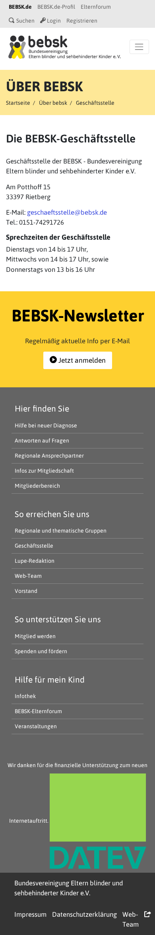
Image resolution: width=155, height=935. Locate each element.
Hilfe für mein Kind (50, 679)
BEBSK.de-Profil (56, 7)
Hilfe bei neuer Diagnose (46, 425)
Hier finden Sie (42, 408)
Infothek (25, 696)
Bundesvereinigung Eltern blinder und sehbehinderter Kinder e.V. (68, 888)
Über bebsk (53, 103)
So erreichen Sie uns (52, 514)
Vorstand (26, 591)
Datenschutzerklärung (84, 914)
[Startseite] (64, 46)
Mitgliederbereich (37, 486)
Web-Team (28, 576)
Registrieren (81, 20)
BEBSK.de (20, 7)
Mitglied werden (35, 636)
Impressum (30, 914)
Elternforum (96, 7)
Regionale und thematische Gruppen (61, 530)
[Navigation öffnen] (139, 47)
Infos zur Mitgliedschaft (44, 471)
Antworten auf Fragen (42, 440)
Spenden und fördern (41, 651)
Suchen (25, 20)
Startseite (18, 103)
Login (53, 20)
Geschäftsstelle (34, 546)
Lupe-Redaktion (34, 561)
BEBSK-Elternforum (38, 711)
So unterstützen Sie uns (58, 619)
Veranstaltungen (36, 726)
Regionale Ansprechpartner (49, 455)
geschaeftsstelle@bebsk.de (67, 212)
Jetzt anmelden (81, 360)
